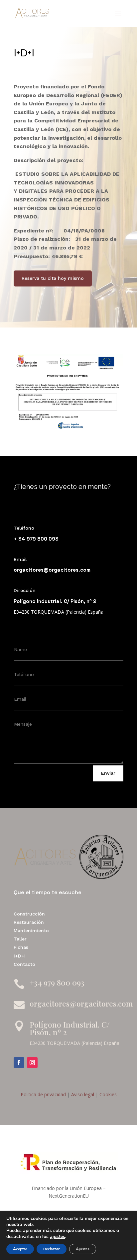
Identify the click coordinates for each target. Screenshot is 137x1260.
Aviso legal (82, 1094)
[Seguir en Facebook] (19, 1062)
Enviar (108, 773)
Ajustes (82, 1249)
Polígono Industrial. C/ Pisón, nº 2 (70, 1028)
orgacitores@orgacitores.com (52, 570)
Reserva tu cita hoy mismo (53, 278)
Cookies (107, 1094)
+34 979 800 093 (57, 982)
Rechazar (51, 1249)
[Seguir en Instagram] (32, 1062)
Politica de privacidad (43, 1094)
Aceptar (20, 1249)
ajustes (57, 1237)
